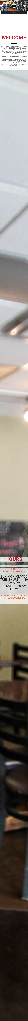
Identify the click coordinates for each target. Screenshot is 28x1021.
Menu (14, 12)
